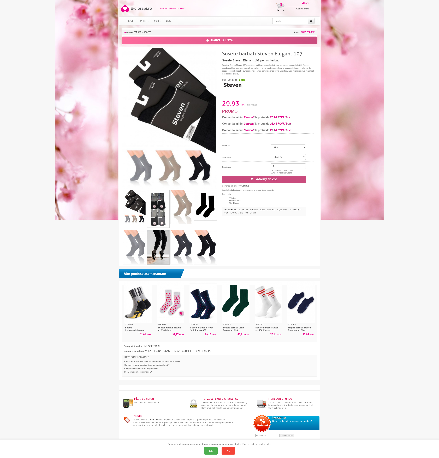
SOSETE (147, 32)
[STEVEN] (232, 85)
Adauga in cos (266, 179)
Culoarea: (226, 157)
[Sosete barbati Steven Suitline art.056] (203, 302)
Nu (228, 450)
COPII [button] (156, 21)
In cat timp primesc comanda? (138, 372)
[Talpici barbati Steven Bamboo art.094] (301, 302)
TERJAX (175, 351)
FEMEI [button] (130, 21)
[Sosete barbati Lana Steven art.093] (236, 302)
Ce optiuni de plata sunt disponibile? (141, 368)
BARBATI (137, 32)
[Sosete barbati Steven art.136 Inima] (170, 302)
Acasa (129, 32)
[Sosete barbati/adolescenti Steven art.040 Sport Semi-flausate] (138, 302)
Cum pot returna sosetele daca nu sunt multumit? (147, 365)
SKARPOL (207, 351)
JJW (198, 351)
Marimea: (226, 146)
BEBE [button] (168, 21)
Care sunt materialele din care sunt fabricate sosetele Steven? (152, 362)
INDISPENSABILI (153, 346)
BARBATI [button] (143, 21)
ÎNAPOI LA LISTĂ (221, 40)
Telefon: (304, 32)
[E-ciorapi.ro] (124, 8)
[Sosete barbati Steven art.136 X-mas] (268, 302)
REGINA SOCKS (161, 351)
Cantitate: (226, 167)
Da (210, 450)
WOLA (148, 351)
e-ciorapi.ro (151, 420)
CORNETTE (188, 351)
